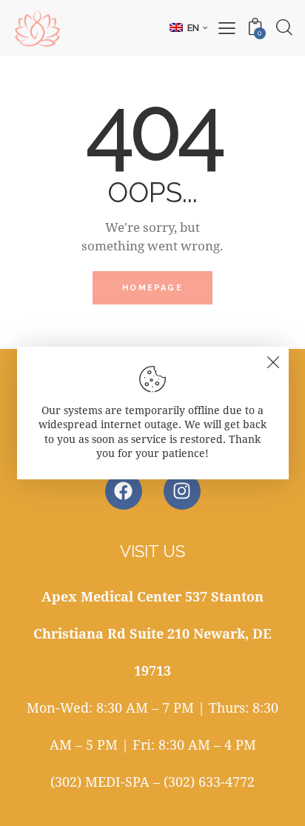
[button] (188, 27)
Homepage (152, 288)
